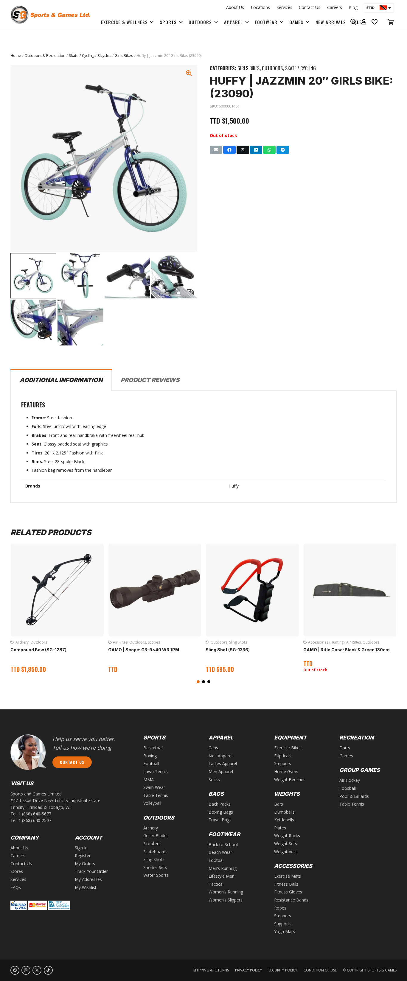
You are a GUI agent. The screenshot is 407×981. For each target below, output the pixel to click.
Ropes (280, 908)
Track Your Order (91, 871)
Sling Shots (141, 642)
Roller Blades (156, 835)
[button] (198, 681)
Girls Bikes (124, 55)
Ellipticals (282, 756)
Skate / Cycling (81, 55)
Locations (260, 7)
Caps (213, 747)
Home (15, 55)
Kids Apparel (220, 756)
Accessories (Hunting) (229, 642)
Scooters (152, 843)
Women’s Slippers (226, 900)
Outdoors (272, 68)
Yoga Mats (284, 931)
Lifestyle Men (221, 876)
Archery (150, 828)
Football (372, 642)
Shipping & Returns (211, 970)
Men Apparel (221, 771)
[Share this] (229, 150)
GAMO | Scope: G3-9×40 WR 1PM (46, 649)
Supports (282, 923)
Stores (16, 871)
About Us (235, 7)
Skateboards (155, 851)
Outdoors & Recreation (45, 55)
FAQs (15, 887)
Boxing (150, 756)
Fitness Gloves (288, 892)
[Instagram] (25, 970)
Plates (280, 828)
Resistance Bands (291, 900)
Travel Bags (220, 820)
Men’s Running (223, 868)
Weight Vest (285, 851)
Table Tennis (155, 795)
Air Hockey (349, 780)
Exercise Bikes (288, 747)
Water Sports (156, 875)
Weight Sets (285, 843)
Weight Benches (289, 779)
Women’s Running (226, 892)
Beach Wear (220, 852)
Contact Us (309, 7)
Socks (214, 779)
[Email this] (216, 150)
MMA (148, 779)
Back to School (223, 844)
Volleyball (330, 647)
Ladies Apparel (223, 763)
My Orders (85, 863)
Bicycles (104, 55)
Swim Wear (154, 787)
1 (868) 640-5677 (34, 814)
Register (83, 855)
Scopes (56, 642)
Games (346, 756)
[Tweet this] (243, 150)
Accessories (318, 642)
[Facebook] (14, 970)
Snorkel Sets (155, 867)
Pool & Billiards (354, 796)
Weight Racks (287, 835)
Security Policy (282, 970)
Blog (353, 7)
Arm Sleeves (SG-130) (326, 654)
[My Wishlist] (375, 22)
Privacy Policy (248, 970)
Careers (334, 7)
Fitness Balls (286, 884)
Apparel (337, 642)
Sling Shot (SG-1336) (130, 649)
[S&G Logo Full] (50, 15)
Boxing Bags (221, 812)
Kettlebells (284, 820)
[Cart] (391, 22)
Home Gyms (286, 771)
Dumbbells (284, 812)
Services (284, 7)
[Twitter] (36, 970)
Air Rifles (22, 642)
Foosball (347, 788)
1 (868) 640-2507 (34, 820)
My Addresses (88, 879)
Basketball (354, 642)
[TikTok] (48, 970)
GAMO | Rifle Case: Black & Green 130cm (249, 649)
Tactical (216, 884)
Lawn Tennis (155, 771)
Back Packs (220, 804)
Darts (344, 747)
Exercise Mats (287, 876)
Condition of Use (320, 970)
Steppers (282, 763)
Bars (278, 804)
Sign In (81, 848)
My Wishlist (86, 887)
